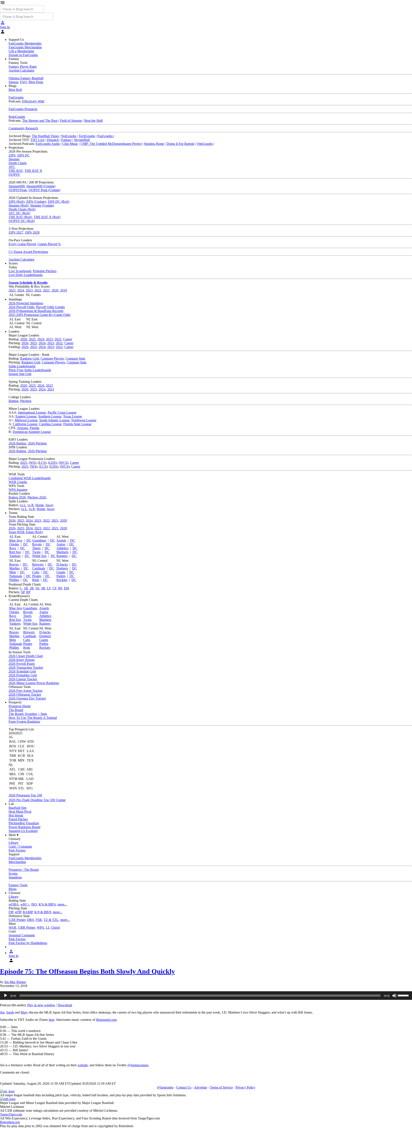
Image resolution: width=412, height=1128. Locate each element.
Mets (12, 572)
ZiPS (12, 155)
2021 (46, 290)
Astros (60, 544)
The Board (16, 710)
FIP (11, 912)
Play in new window (41, 1005)
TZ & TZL (51, 920)
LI (47, 927)
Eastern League (25, 416)
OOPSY (14, 174)
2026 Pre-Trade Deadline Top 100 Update (37, 800)
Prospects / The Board (24, 869)
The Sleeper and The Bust (40, 120)
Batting (13, 401)
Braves (14, 564)
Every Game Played (22, 244)
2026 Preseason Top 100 (25, 795)
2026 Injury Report (22, 660)
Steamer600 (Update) (40, 186)
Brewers (38, 564)
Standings (15, 877)
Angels (61, 540)
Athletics (62, 548)
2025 (12, 290)
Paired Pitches (18, 819)
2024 (20, 290)
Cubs (35, 572)
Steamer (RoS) (19, 205)
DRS (30, 920)
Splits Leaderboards (22, 366)
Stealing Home (154, 144)
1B (26, 588)
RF (60, 588)
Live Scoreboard (20, 271)
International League (32, 412)
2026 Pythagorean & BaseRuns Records (36, 311)
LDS (52, 462)
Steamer (14, 159)
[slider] (404, 995)
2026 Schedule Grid (22, 671)
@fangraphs (165, 1087)
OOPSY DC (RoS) (22, 221)
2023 (29, 290)
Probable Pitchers (44, 271)
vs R (30, 505)
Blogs (13, 889)
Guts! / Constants (20, 846)
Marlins (14, 568)
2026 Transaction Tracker (26, 667)
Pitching (25, 401)
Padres (60, 576)
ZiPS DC (23, 155)
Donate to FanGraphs (23, 55)
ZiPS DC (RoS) (58, 201)
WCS (63, 462)
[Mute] (394, 995)
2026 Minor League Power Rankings (34, 683)
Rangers (62, 556)
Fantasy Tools (18, 885)
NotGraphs (68, 136)
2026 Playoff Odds (21, 307)
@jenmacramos (137, 1065)
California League (25, 424)
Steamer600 (17, 186)
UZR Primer (17, 920)
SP (22, 592)
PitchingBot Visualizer (24, 823)
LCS (42, 462)
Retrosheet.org (10, 1122)
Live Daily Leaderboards (25, 275)
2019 (63, 290)
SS (37, 588)
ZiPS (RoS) (16, 201)
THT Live (37, 140)
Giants (60, 572)
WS (32, 462)
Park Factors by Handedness (28, 943)
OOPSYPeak (18, 190)
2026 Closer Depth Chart (26, 656)
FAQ (23, 82)
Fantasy (66, 140)
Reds (35, 580)
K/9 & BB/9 (42, 912)
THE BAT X (33, 171)
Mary (24, 1012)
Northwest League (83, 420)
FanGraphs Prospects (23, 109)
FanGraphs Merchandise (25, 47)
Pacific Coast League (62, 412)
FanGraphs (16, 97)
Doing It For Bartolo (180, 144)
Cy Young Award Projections (28, 252)
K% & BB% (47, 904)
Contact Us (183, 1087)
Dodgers (62, 568)
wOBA (14, 904)
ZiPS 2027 (16, 232)
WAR (12, 927)
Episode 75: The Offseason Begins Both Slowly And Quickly (87, 971)
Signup (13, 82)
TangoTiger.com (11, 1114)
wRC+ (25, 904)
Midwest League (26, 420)
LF (49, 588)
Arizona (22, 428)
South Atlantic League (54, 420)
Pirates (36, 576)
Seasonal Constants (22, 935)
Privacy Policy (245, 1087)
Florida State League (77, 424)
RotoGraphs (17, 117)
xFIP (18, 912)
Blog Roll (15, 90)
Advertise (200, 1087)
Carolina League (50, 424)
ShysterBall (82, 140)
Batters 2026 (17, 497)
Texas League (72, 416)
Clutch (55, 927)
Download (65, 1005)
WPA (40, 927)
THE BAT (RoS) (20, 217)
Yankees (15, 556)
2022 (37, 290)
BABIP (28, 912)
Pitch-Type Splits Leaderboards (30, 370)
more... (62, 904)
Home (39, 505)
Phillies (14, 580)
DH (66, 588)
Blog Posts (36, 82)
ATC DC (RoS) (19, 213)
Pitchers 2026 (36, 497)
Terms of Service (221, 1087)
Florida (34, 428)
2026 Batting (17, 443)
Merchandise (17, 862)
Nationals (15, 576)
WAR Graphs (18, 482)
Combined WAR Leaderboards (30, 478)
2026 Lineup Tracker (23, 679)
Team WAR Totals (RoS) (26, 532)
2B (32, 588)
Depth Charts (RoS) (22, 209)
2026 (23, 339)
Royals (37, 544)
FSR (39, 920)
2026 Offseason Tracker (25, 694)
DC (28, 540)
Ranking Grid (29, 358)
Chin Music (70, 144)
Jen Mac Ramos (15, 982)
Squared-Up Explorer (23, 831)
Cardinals (38, 568)
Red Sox (15, 552)
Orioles (14, 544)
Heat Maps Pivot (20, 811)
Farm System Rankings (24, 721)
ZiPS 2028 (32, 232)
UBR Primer (26, 927)
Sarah (10, 1012)
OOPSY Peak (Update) (44, 190)
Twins (36, 552)
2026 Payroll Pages (22, 663)
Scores (13, 873)
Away (49, 505)
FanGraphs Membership (25, 43)
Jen (2, 1012)
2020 (55, 290)
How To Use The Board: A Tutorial (33, 717)
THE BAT (16, 171)
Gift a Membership (21, 51)
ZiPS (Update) (36, 201)
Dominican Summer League (32, 432)
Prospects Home (20, 706)
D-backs (62, 564)
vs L (23, 505)
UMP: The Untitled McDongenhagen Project (111, 144)
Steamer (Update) (42, 205)
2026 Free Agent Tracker (25, 690)
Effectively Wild (33, 101)
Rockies (61, 580)
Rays (12, 548)
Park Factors (17, 850)
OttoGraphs (205, 144)
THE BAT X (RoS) (47, 217)
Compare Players (52, 358)
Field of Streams (71, 120)
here (52, 1019)
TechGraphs (87, 136)
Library (14, 842)
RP (28, 592)
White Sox (39, 556)
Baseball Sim (17, 808)
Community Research (23, 128)
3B (43, 588)
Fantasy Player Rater (23, 66)
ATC (12, 167)
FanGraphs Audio (48, 144)
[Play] (5, 995)
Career (67, 339)
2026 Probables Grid (23, 675)
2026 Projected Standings (26, 303)
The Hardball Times (45, 136)
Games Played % (49, 244)
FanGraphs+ (105, 136)
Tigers (36, 548)
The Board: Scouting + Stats (28, 714)
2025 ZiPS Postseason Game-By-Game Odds (39, 315)
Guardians (39, 540)
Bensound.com (106, 1019)
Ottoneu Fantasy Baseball (26, 78)
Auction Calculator (21, 70)
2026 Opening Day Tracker (27, 698)
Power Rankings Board (24, 827)
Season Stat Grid (20, 374)
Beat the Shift (93, 120)
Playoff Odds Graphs (50, 307)
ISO (34, 904)
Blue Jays (15, 540)
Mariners (62, 552)
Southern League (49, 416)
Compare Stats (75, 358)
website (82, 1065)
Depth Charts (18, 163)
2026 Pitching (37, 443)
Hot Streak (16, 815)
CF (54, 588)
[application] (206, 995)
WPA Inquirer (18, 489)
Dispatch (53, 140)
